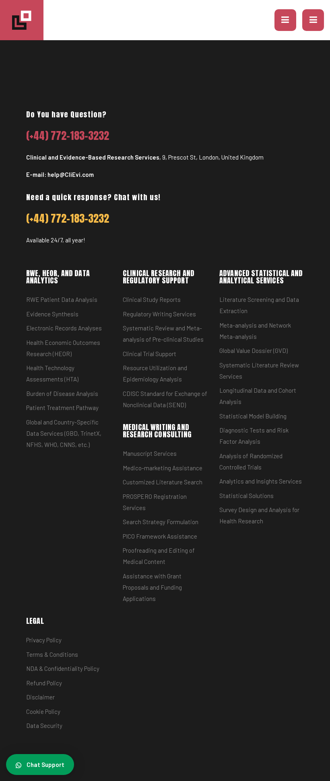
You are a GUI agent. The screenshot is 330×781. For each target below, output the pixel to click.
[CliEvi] (21, 20)
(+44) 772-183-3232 (67, 135)
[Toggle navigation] (313, 20)
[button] (285, 20)
